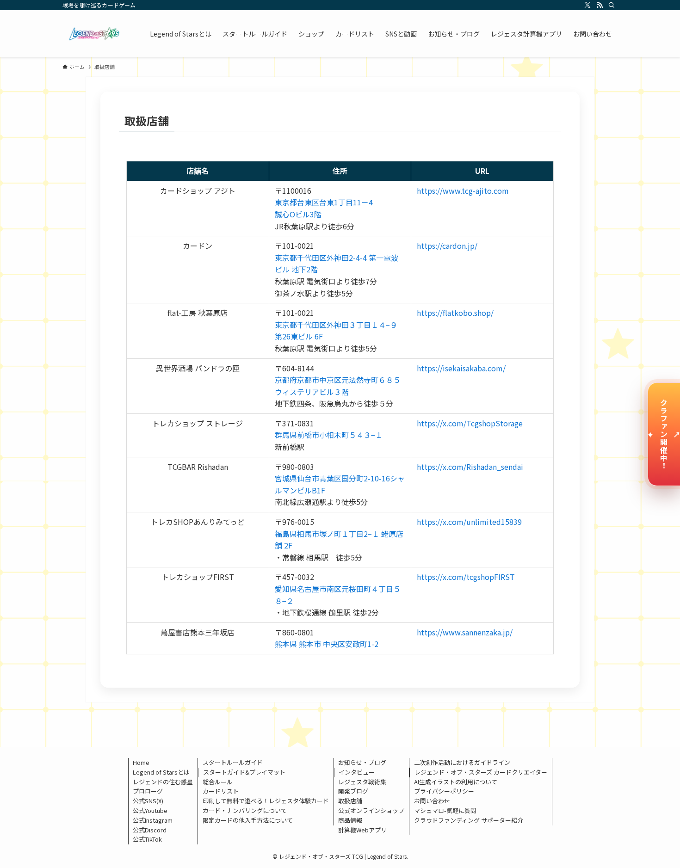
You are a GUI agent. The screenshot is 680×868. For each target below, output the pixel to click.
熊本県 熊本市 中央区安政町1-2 (326, 643)
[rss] (599, 5)
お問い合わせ (432, 800)
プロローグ (148, 791)
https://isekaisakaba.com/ (461, 368)
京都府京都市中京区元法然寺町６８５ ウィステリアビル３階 (341, 385)
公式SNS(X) (148, 800)
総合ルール (218, 781)
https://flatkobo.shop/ (455, 312)
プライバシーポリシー (444, 791)
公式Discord (150, 829)
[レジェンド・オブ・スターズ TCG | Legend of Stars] (94, 34)
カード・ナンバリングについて (245, 810)
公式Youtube (150, 810)
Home (141, 762)
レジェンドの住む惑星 (163, 781)
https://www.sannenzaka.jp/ (465, 632)
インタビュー (357, 772)
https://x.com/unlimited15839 (469, 521)
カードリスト (221, 791)
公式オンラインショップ (371, 810)
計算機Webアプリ (362, 829)
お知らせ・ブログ (362, 762)
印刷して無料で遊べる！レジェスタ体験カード (266, 800)
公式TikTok (147, 839)
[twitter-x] (587, 5)
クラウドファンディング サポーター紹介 (468, 820)
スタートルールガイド (233, 762)
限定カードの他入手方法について (248, 820)
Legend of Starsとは (161, 772)
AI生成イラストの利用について (455, 781)
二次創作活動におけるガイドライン (462, 762)
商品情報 (350, 820)
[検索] (612, 5)
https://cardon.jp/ (447, 245)
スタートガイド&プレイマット (244, 772)
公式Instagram (153, 820)
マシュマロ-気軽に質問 (445, 810)
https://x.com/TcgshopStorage (470, 423)
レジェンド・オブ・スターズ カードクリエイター (480, 772)
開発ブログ (353, 791)
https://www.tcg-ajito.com (463, 190)
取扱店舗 (350, 800)
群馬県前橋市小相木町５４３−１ (329, 434)
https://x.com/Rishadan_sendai (470, 466)
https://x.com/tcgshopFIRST (466, 576)
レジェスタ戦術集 (362, 781)
